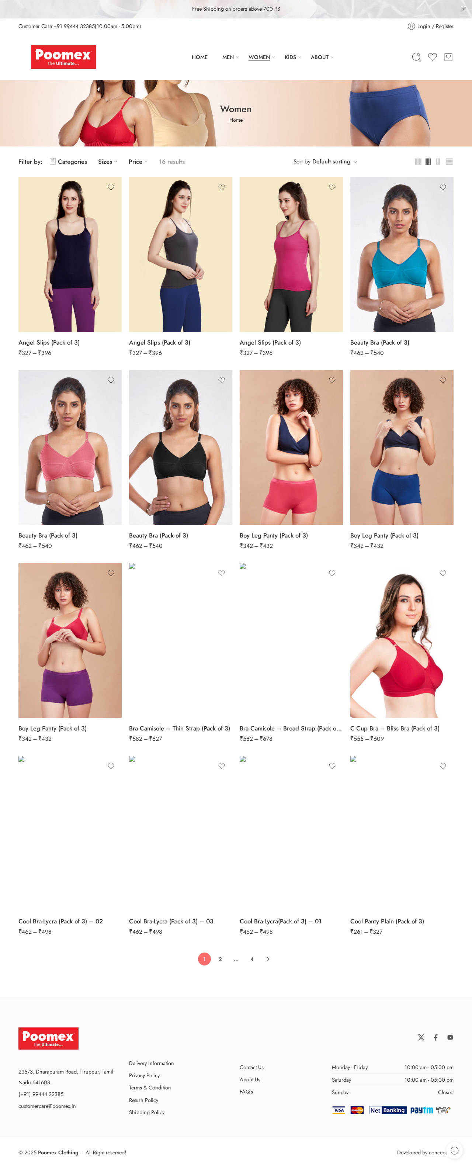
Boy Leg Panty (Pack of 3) (274, 535)
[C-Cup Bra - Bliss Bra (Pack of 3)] (402, 640)
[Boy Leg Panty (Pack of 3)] (291, 447)
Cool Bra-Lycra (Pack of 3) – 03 (171, 921)
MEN (228, 57)
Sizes (105, 161)
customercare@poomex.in (47, 1106)
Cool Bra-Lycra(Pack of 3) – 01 (281, 921)
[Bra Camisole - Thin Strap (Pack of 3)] (180, 640)
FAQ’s (246, 1091)
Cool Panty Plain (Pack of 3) (387, 921)
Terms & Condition (150, 1087)
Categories (72, 161)
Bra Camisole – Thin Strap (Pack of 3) (179, 728)
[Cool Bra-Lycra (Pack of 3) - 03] (180, 833)
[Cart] (448, 57)
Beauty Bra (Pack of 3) (379, 342)
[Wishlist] (111, 187)
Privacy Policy (144, 1075)
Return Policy (143, 1100)
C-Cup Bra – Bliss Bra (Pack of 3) (395, 728)
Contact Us (252, 1067)
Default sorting (331, 161)
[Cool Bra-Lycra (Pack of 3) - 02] (70, 833)
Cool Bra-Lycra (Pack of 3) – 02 (60, 921)
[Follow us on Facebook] (436, 1037)
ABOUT (320, 57)
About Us (250, 1079)
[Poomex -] (63, 57)
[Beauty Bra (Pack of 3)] (402, 254)
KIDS (290, 57)
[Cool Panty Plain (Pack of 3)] (402, 833)
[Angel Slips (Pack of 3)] (70, 254)
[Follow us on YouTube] (450, 1037)
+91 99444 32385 (74, 26)
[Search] (417, 57)
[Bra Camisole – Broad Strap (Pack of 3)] (291, 640)
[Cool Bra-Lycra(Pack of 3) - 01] (291, 833)
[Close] (463, 9)
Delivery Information (151, 1063)
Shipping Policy (146, 1112)
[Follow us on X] (421, 1037)
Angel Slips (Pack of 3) (49, 342)
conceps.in (441, 1152)
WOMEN (259, 57)
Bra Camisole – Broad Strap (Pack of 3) (291, 728)
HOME (200, 57)
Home (236, 120)
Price (135, 161)
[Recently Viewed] (454, 1150)
